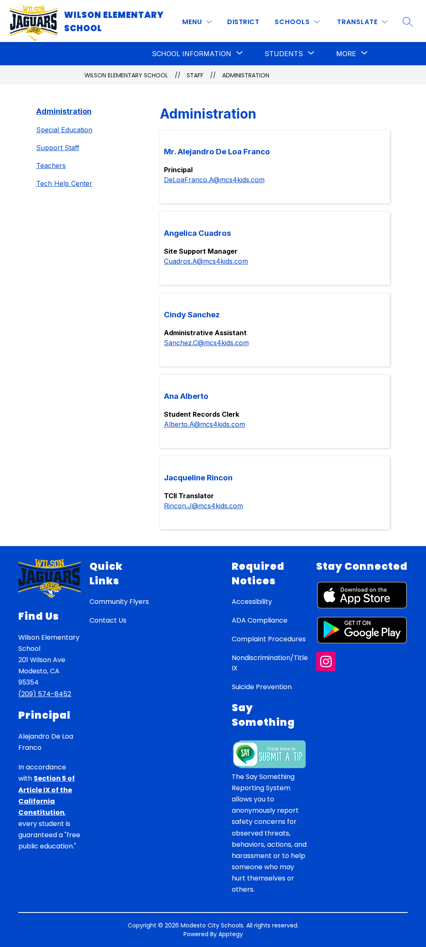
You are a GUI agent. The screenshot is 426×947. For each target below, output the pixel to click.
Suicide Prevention (262, 687)
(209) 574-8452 (44, 694)
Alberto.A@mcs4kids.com (204, 424)
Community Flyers (119, 601)
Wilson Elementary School (126, 75)
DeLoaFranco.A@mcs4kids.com (214, 180)
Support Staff (57, 147)
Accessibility (252, 601)
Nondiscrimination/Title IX (270, 663)
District (243, 22)
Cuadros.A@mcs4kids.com (206, 261)
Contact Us (107, 620)
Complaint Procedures (269, 639)
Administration (245, 75)
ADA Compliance (259, 620)
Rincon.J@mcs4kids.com (203, 506)
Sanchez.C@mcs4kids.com (206, 343)
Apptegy (230, 934)
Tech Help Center (64, 183)
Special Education (64, 130)
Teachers (51, 165)
